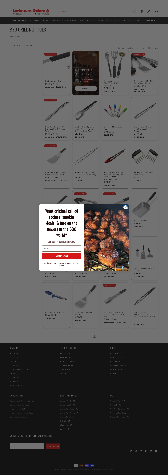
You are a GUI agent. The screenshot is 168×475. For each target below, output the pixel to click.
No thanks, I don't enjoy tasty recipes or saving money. (62, 264)
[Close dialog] (126, 207)
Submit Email (62, 255)
